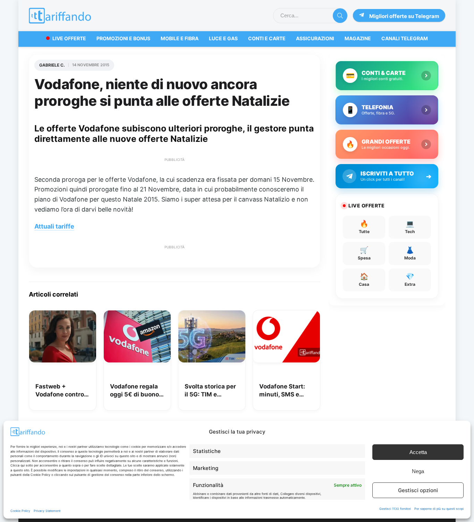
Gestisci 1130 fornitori (395, 509)
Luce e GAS (223, 38)
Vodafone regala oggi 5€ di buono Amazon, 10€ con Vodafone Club (135, 391)
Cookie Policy (20, 511)
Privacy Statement (47, 511)
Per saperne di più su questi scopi (439, 509)
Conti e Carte (267, 38)
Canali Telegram (404, 38)
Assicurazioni (315, 38)
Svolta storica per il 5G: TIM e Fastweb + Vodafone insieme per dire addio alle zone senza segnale (211, 391)
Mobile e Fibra (179, 38)
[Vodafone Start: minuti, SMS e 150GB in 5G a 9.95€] (286, 315)
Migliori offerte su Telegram (404, 16)
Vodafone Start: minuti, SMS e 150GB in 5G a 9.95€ (282, 391)
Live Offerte (69, 38)
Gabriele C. (52, 65)
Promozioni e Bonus (123, 38)
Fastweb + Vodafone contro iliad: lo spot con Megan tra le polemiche (59, 391)
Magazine (358, 38)
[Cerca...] (340, 15)
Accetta (418, 452)
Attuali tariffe (54, 226)
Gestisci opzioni (418, 490)
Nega (418, 471)
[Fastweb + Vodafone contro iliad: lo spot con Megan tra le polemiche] (62, 315)
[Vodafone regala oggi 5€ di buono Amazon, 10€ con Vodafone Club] (137, 315)
